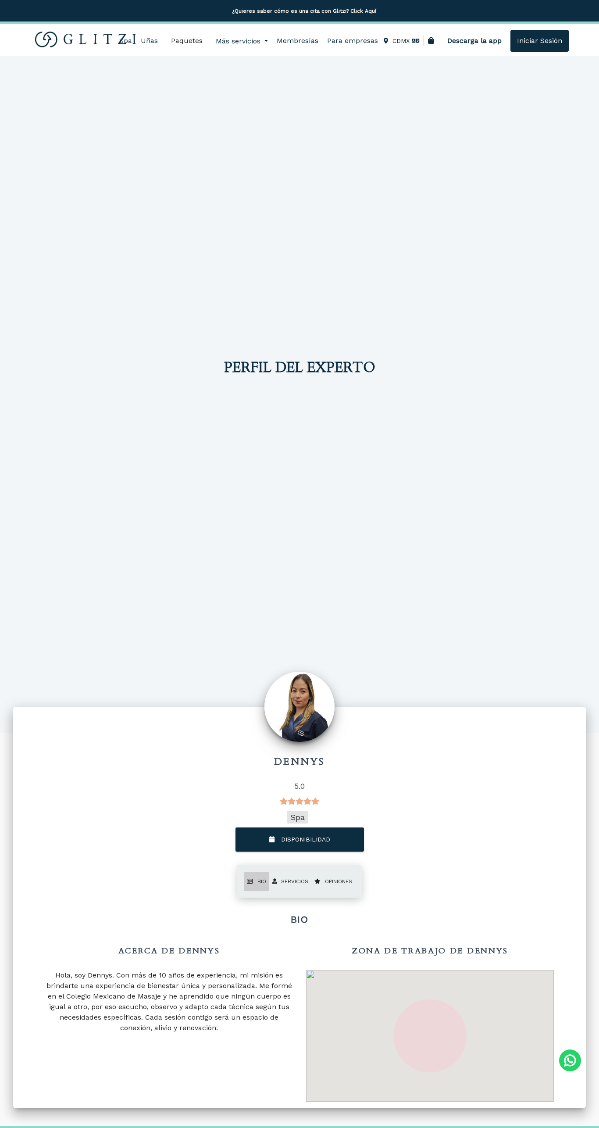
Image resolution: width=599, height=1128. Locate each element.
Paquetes (187, 40)
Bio (261, 881)
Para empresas (352, 40)
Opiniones (338, 881)
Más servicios (239, 41)
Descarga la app (474, 40)
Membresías (297, 40)
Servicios (294, 881)
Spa (125, 40)
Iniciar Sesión (539, 40)
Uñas (149, 40)
